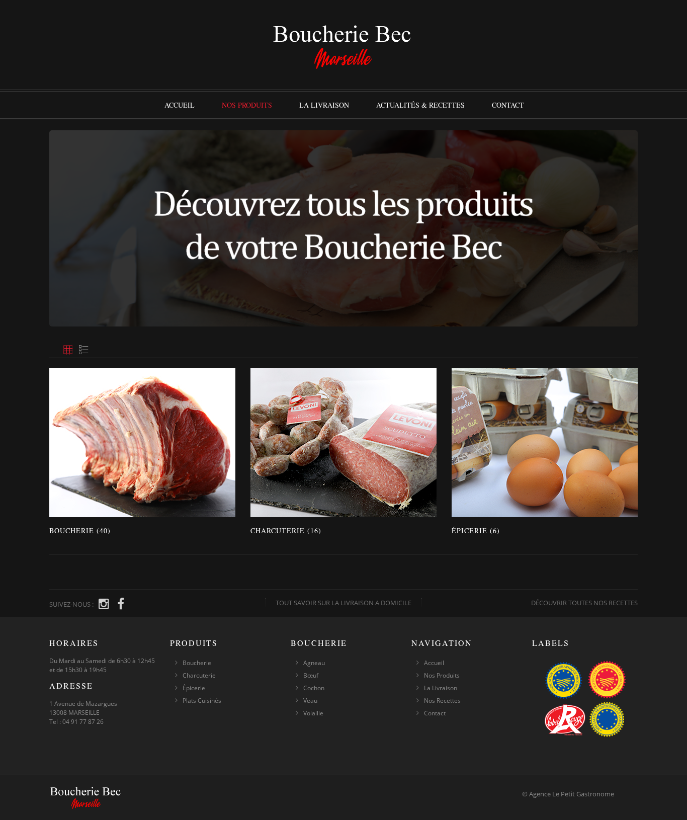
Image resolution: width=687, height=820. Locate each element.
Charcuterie (199, 675)
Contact (508, 105)
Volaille (313, 713)
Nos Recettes (442, 700)
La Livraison (324, 105)
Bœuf (310, 675)
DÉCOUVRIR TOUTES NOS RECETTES (584, 602)
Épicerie (194, 688)
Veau (310, 700)
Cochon (313, 688)
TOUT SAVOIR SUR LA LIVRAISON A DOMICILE (343, 602)
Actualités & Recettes (420, 105)
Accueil (179, 105)
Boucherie (197, 663)
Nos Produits (247, 105)
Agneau (314, 663)
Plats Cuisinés (202, 700)
